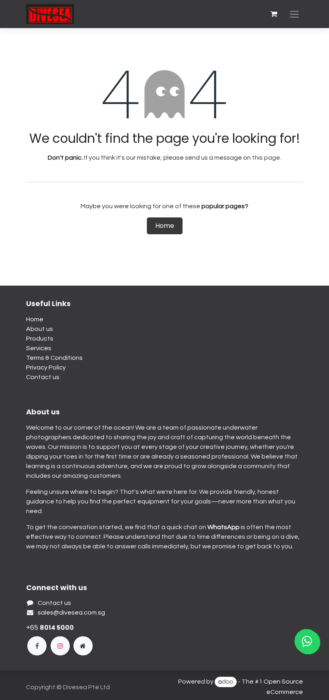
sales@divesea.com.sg (71, 612)
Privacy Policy (46, 367)
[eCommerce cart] (273, 14)
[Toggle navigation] (294, 14)
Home (164, 225)
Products (39, 338)
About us (39, 329)
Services (38, 348)
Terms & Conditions (54, 358)
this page (266, 157)
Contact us (42, 377)
